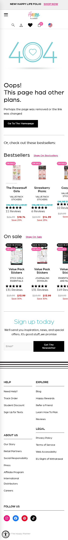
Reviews (41, 419)
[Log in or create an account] (21, 25)
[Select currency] (52, 25)
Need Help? (11, 391)
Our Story (9, 444)
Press (7, 465)
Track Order (11, 398)
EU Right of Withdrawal (49, 459)
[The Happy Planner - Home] (34, 15)
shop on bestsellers (46, 155)
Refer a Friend (44, 405)
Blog (38, 391)
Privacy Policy (44, 438)
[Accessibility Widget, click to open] (5, 534)
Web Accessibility (46, 452)
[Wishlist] (30, 25)
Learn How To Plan (47, 412)
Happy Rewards (45, 398)
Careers (8, 490)
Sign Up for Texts (13, 412)
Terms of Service (45, 445)
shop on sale (34, 237)
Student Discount (14, 405)
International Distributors (11, 481)
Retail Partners (13, 451)
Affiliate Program (14, 472)
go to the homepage (21, 123)
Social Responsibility (16, 458)
